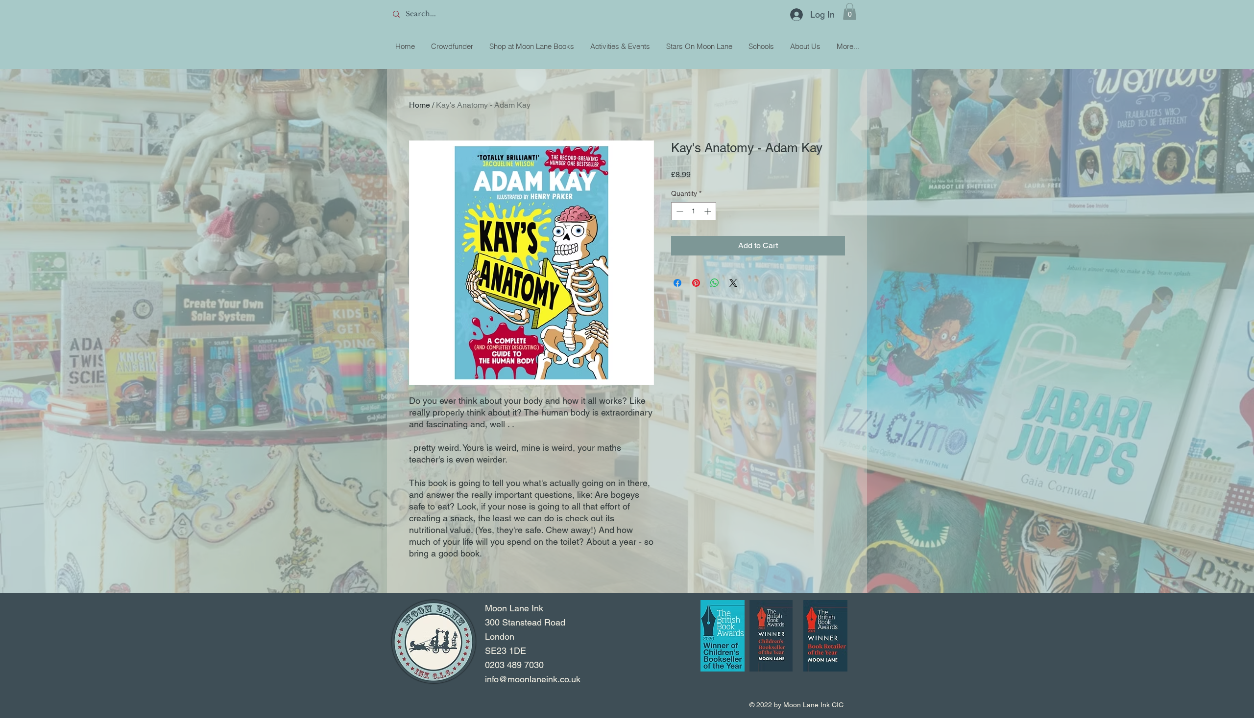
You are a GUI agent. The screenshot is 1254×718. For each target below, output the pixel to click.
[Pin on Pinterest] (696, 283)
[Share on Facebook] (677, 283)
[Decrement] (679, 211)
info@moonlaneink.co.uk (532, 679)
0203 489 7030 (514, 665)
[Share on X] (733, 283)
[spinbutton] (693, 211)
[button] (850, 11)
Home (419, 105)
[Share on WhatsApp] (715, 283)
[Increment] (708, 211)
